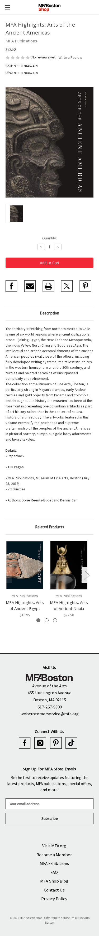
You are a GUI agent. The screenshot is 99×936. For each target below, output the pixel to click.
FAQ (54, 872)
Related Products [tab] (49, 526)
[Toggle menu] (7, 7)
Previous (7, 575)
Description (49, 313)
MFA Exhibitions (54, 863)
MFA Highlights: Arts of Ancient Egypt (25, 605)
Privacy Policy (54, 898)
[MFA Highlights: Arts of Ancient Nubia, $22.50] (68, 565)
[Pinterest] (85, 286)
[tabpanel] (25, 579)
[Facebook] (11, 286)
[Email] (30, 286)
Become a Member (54, 855)
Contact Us (54, 890)
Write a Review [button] (70, 57)
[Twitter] (67, 286)
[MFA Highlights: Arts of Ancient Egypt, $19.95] (24, 565)
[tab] (38, 620)
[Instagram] (40, 743)
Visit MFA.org (54, 846)
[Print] (48, 286)
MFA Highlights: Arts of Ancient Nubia (69, 605)
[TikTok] (71, 743)
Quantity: (49, 238)
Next (87, 575)
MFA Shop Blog (54, 881)
